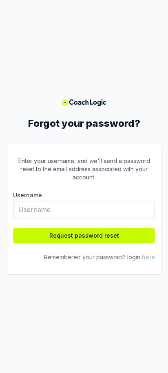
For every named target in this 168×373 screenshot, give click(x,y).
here (148, 257)
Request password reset (84, 235)
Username (27, 195)
